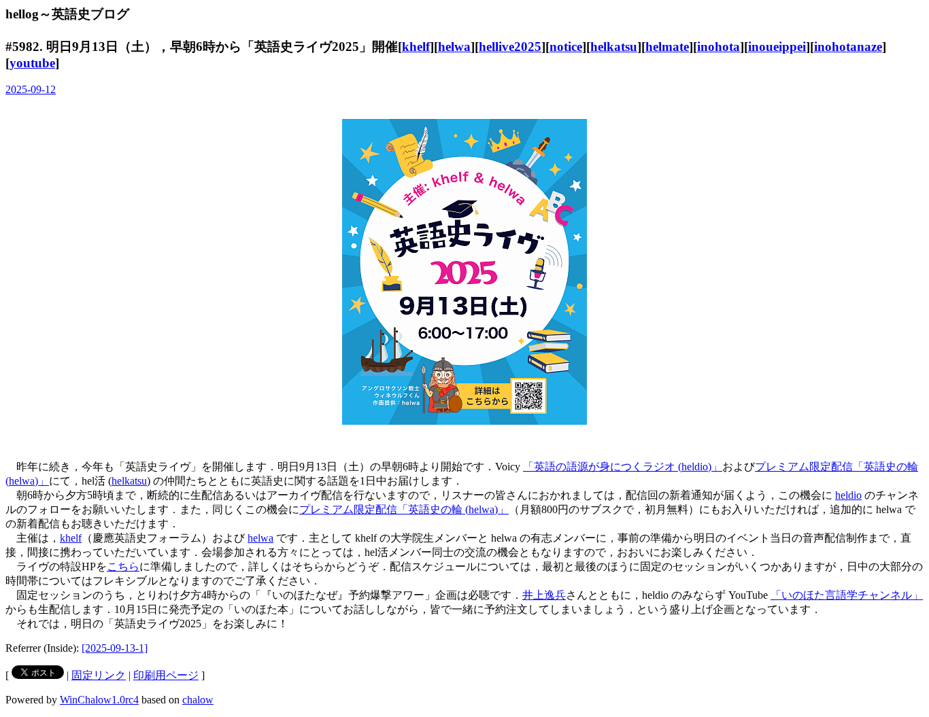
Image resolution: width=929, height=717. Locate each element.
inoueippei (777, 46)
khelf (416, 46)
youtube (32, 63)
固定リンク (98, 675)
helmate (667, 46)
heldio (848, 495)
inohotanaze (848, 46)
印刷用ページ (166, 675)
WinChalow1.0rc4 (99, 699)
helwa (454, 46)
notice (566, 46)
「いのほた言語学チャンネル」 (847, 595)
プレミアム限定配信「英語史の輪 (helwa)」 (404, 509)
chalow (198, 699)
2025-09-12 (30, 89)
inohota (718, 46)
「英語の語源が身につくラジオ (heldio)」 (622, 466)
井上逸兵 (544, 595)
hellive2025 (510, 46)
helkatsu (613, 46)
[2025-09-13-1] (115, 648)
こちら (123, 566)
